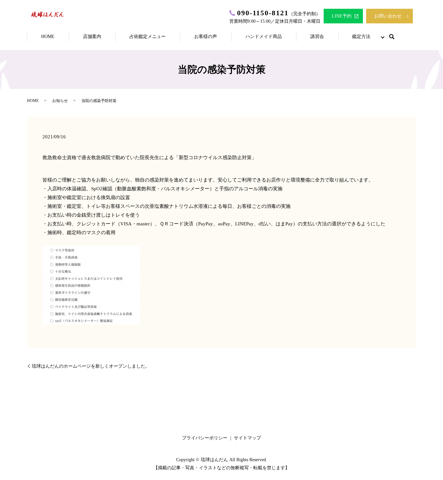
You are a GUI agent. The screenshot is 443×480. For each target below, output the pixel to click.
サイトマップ (247, 438)
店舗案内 (92, 36)
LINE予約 (342, 16)
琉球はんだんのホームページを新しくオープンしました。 (91, 366)
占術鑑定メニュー (147, 36)
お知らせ (60, 100)
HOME (47, 36)
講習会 (317, 36)
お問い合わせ (387, 16)
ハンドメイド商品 (263, 36)
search (392, 37)
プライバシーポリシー (204, 438)
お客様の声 (205, 36)
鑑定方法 (361, 36)
